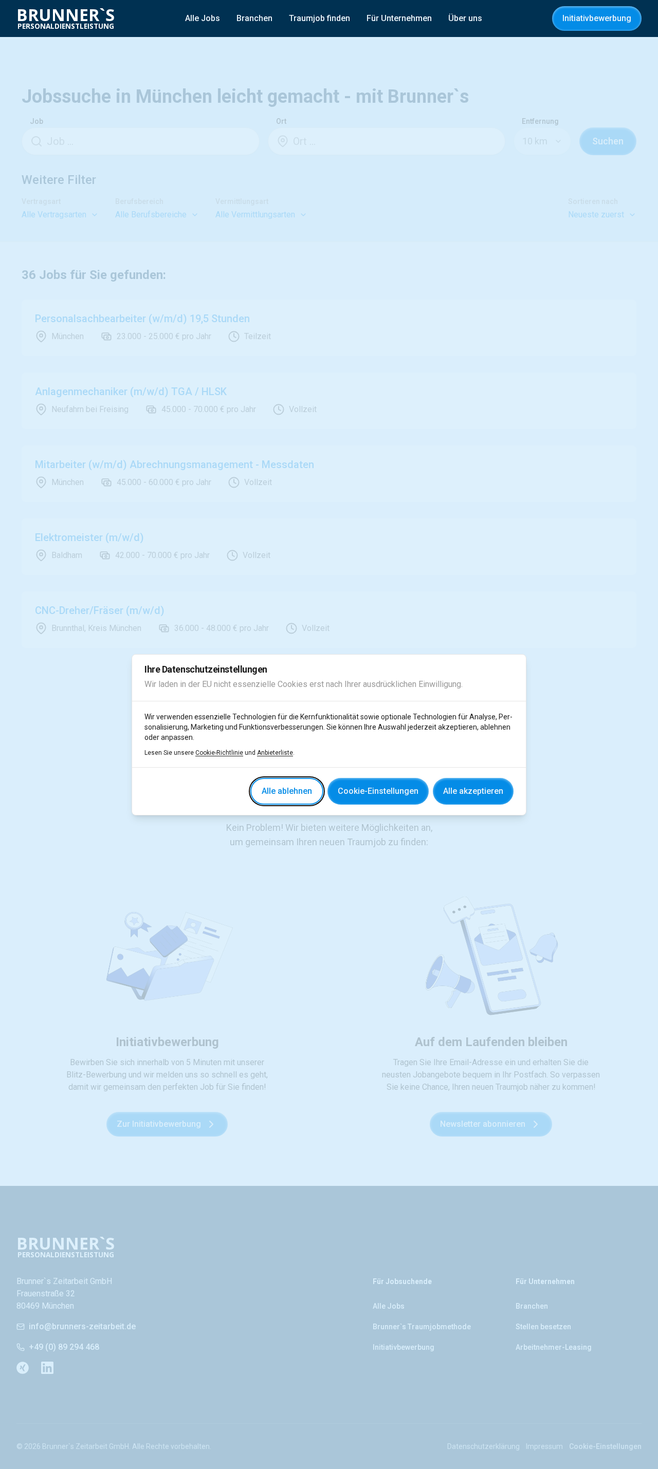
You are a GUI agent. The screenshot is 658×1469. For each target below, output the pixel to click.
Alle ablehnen (287, 791)
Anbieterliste (275, 752)
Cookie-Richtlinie (219, 752)
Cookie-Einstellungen (378, 791)
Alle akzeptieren (473, 791)
